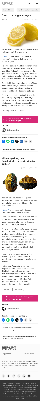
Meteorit (6, 289)
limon (22, 110)
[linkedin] (21, 141)
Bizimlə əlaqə (29, 354)
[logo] (7, 3)
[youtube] (29, 376)
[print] (26, 141)
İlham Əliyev (8, 10)
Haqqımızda (6, 354)
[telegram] (12, 141)
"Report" (5, 210)
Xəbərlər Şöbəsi (13, 130)
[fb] (3, 141)
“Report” (5, 56)
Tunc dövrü (18, 289)
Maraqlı (4, 19)
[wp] (8, 141)
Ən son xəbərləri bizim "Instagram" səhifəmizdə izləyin (19, 119)
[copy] (30, 141)
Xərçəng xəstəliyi (9, 110)
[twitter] (17, 141)
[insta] (8, 376)
